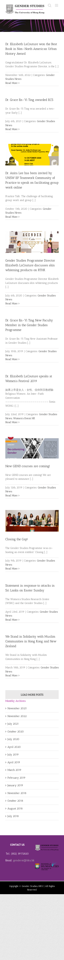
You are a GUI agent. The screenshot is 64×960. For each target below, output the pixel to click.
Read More (11, 83)
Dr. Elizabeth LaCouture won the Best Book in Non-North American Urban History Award (31, 49)
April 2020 (14, 747)
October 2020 (15, 731)
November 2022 (17, 716)
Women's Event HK (24, 418)
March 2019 (14, 770)
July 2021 (13, 723)
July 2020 (13, 739)
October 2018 (15, 800)
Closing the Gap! (16, 539)
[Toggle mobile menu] (57, 5)
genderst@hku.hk (23, 860)
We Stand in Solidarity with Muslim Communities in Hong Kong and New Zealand (30, 641)
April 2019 (13, 762)
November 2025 (16, 708)
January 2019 (15, 785)
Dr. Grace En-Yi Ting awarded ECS (29, 100)
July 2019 (13, 754)
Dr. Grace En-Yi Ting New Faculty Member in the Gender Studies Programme (29, 325)
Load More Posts (32, 694)
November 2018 (16, 793)
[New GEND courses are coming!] (32, 447)
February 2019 (16, 777)
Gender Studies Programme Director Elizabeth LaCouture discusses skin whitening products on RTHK (30, 265)
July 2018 (13, 816)
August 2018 (15, 808)
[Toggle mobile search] (49, 5)
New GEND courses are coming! (27, 466)
